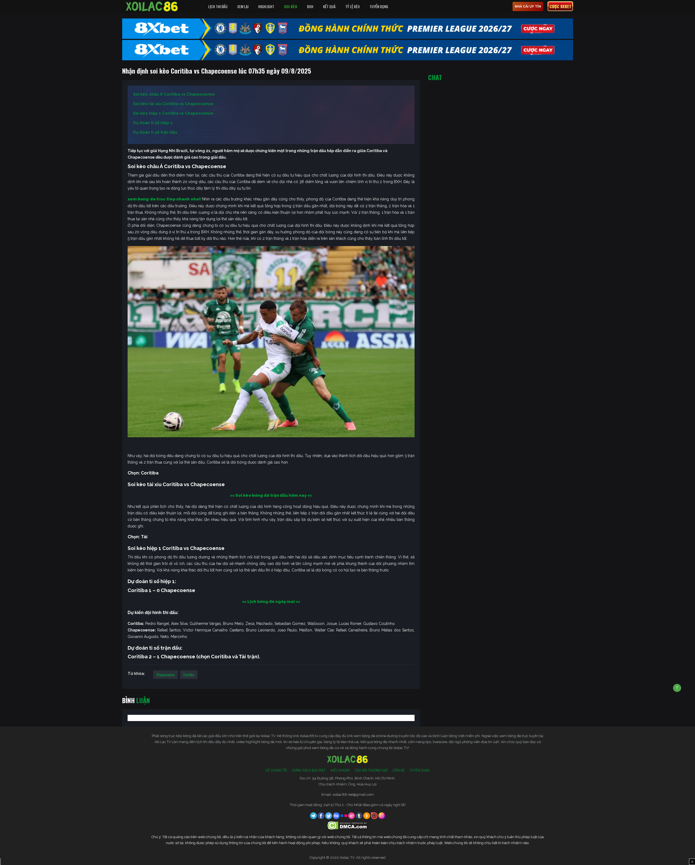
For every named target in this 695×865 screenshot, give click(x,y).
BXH (310, 6)
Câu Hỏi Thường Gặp (371, 770)
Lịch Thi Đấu (218, 6)
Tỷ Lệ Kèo (352, 6)
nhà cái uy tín (528, 6)
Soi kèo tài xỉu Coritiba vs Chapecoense (173, 103)
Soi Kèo (290, 6)
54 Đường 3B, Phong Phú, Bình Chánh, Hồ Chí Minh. (354, 778)
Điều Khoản (340, 770)
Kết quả (329, 6)
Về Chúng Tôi (276, 770)
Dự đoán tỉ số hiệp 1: (153, 122)
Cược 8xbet (560, 6)
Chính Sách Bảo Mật (309, 770)
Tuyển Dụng (378, 6)
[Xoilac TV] (152, 6)
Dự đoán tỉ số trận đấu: (155, 132)
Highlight (266, 6)
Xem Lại (242, 6)
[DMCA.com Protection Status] (347, 825)
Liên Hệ (399, 770)
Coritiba (188, 674)
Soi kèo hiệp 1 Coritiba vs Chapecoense (173, 113)
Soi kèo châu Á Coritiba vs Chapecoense (174, 94)
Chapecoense (165, 674)
